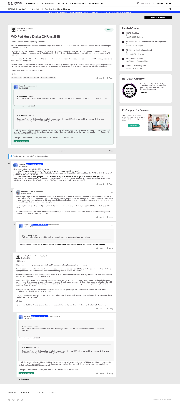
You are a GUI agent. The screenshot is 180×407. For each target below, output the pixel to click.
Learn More (133, 125)
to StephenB (38, 191)
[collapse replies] (9, 164)
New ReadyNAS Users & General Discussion (56, 9)
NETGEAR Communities (16, 9)
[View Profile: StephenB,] (16, 87)
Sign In (168, 3)
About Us (12, 393)
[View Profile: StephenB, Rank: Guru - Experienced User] (15, 165)
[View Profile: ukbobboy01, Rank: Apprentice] (13, 29)
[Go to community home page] (15, 3)
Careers (40, 393)
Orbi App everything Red (136, 65)
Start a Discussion (158, 17)
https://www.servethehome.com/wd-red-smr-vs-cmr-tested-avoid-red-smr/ (48, 171)
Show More (25, 379)
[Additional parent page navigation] (28, 8)
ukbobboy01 (21, 28)
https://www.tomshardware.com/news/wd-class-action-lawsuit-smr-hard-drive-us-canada (68, 244)
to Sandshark (53, 225)
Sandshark (24, 191)
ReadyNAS (35, 9)
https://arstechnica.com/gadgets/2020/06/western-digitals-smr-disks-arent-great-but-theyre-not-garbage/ (61, 176)
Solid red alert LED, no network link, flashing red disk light (146, 41)
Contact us (26, 393)
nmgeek (141, 45)
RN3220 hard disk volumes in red (139, 50)
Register (160, 3)
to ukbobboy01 (31, 86)
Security (52, 393)
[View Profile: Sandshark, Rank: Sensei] (18, 192)
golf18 (139, 68)
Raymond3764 (142, 61)
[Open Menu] (170, 8)
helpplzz (140, 37)
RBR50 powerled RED (135, 58)
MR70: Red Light (132, 33)
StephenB (22, 86)
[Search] (153, 3)
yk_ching (141, 54)
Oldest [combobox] (112, 151)
